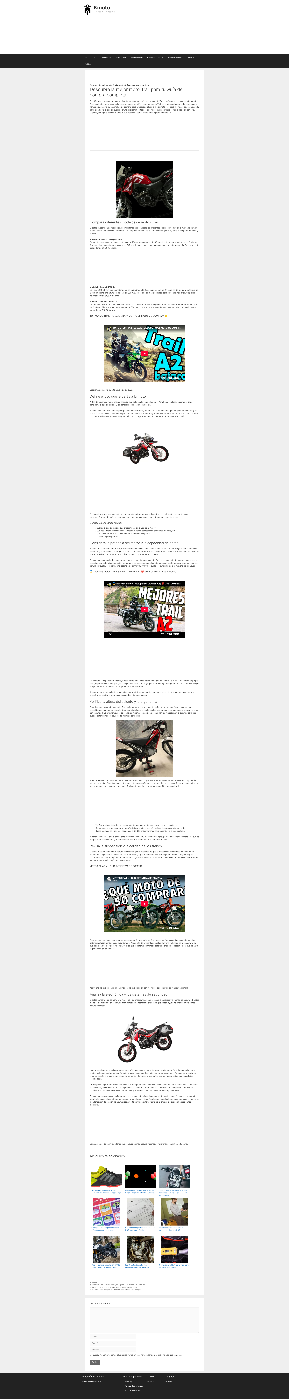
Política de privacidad (134, 1386)
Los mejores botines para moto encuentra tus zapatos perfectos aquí (106, 1191)
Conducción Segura (155, 57)
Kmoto (102, 7)
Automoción (106, 57)
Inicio (87, 57)
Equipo (121, 1285)
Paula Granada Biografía (91, 1381)
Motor (94, 1282)
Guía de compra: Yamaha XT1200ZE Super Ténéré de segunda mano (105, 1266)
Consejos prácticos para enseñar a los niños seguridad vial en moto (106, 1229)
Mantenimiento (137, 57)
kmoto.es (168, 1381)
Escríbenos (151, 1381)
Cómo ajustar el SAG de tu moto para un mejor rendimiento (174, 1266)
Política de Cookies (133, 1390)
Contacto (190, 57)
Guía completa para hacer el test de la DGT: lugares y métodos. (140, 1229)
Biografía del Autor (175, 57)
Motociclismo (121, 57)
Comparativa (105, 1285)
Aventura (95, 1285)
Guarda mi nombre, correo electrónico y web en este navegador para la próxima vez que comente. (137, 1355)
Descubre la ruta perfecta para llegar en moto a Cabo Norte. (115, 1287)
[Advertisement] (144, 36)
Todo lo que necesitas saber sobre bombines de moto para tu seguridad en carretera (174, 1192)
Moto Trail (141, 1285)
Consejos (114, 1285)
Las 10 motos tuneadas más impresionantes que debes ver (137, 1266)
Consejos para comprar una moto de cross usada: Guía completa (117, 1290)
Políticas (88, 64)
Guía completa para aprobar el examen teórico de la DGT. (171, 1229)
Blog (95, 57)
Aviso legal (129, 1381)
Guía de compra (131, 1285)
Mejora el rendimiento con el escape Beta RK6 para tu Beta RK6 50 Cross (139, 1191)
